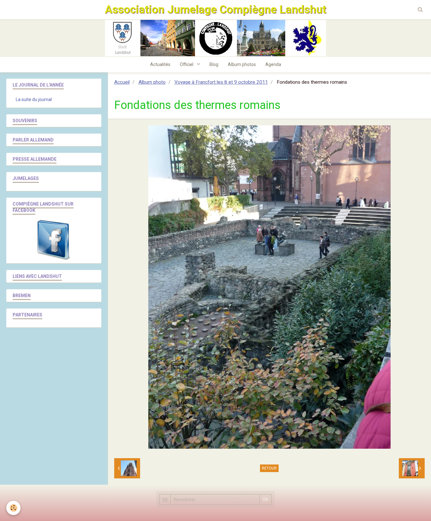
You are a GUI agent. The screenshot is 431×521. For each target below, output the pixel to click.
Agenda (273, 64)
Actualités (160, 64)
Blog (214, 64)
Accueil (122, 82)
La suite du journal (34, 99)
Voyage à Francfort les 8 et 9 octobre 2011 (221, 82)
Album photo (152, 82)
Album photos (242, 64)
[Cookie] (13, 508)
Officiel (187, 64)
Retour (269, 468)
